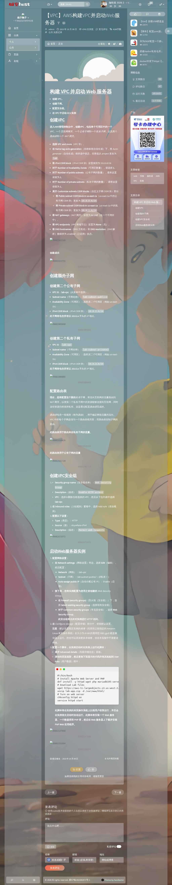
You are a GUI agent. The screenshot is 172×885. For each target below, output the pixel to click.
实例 (142, 181)
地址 (102, 854)
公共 (51, 32)
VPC (135, 181)
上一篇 (50, 792)
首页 (53, 43)
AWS (158, 176)
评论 (48, 818)
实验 (142, 176)
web (135, 176)
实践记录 (57, 32)
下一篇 (117, 792)
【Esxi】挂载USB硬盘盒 (152, 21)
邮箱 (75, 854)
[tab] (135, 14)
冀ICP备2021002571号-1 (79, 879)
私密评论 (111, 846)
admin (51, 29)
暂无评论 (103, 29)
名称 (48, 854)
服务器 (150, 176)
